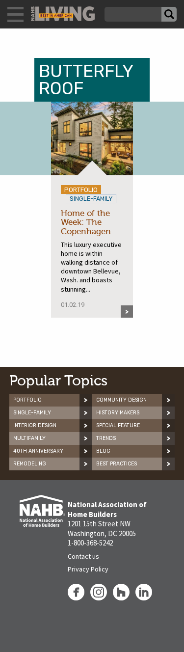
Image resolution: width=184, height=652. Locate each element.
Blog (103, 451)
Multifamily (29, 438)
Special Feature (118, 425)
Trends (106, 438)
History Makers (117, 412)
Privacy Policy (88, 569)
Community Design (121, 400)
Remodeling (29, 464)
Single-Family (32, 412)
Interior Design (34, 425)
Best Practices (116, 464)
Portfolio (27, 400)
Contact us (83, 556)
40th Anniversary (38, 451)
